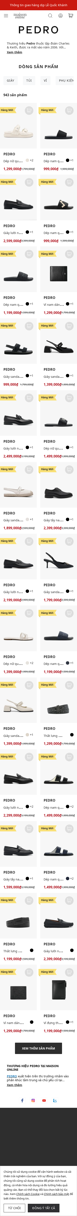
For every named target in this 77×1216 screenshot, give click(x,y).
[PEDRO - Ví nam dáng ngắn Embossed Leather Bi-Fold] (18, 987)
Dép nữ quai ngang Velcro (22, 161)
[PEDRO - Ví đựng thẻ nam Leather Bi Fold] (58, 987)
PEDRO (9, 154)
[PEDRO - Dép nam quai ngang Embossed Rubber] (58, 197)
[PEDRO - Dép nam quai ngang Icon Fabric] (58, 125)
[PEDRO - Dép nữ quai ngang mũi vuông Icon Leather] (58, 413)
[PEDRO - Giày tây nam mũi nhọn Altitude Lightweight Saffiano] (18, 844)
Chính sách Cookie (28, 1194)
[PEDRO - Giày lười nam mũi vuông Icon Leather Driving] (58, 916)
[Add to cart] (29, 110)
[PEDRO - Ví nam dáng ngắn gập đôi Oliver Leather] (58, 269)
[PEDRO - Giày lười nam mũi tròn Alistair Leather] (18, 197)
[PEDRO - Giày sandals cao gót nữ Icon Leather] (58, 556)
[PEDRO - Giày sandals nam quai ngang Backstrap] (18, 341)
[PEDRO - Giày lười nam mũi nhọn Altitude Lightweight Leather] (18, 772)
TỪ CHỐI (14, 1208)
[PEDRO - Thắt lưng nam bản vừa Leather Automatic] (18, 916)
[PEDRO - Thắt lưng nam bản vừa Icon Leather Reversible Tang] (58, 700)
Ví (45, 80)
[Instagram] (33, 1100)
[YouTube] (44, 1100)
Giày (10, 80)
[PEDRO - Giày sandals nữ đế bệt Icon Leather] (18, 485)
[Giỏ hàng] (70, 15)
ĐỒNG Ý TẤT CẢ (43, 1208)
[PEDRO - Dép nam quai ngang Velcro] (58, 772)
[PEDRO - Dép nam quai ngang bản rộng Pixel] (18, 269)
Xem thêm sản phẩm (38, 1048)
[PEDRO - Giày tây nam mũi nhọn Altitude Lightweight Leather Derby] (58, 485)
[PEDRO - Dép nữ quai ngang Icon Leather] (18, 628)
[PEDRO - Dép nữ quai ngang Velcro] (18, 125)
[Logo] (20, 15)
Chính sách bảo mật (56, 1194)
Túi (29, 80)
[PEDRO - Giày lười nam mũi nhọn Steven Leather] (18, 556)
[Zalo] (55, 1100)
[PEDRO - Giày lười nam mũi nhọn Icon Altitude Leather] (18, 413)
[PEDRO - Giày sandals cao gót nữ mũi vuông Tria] (58, 341)
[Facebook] (22, 1100)
